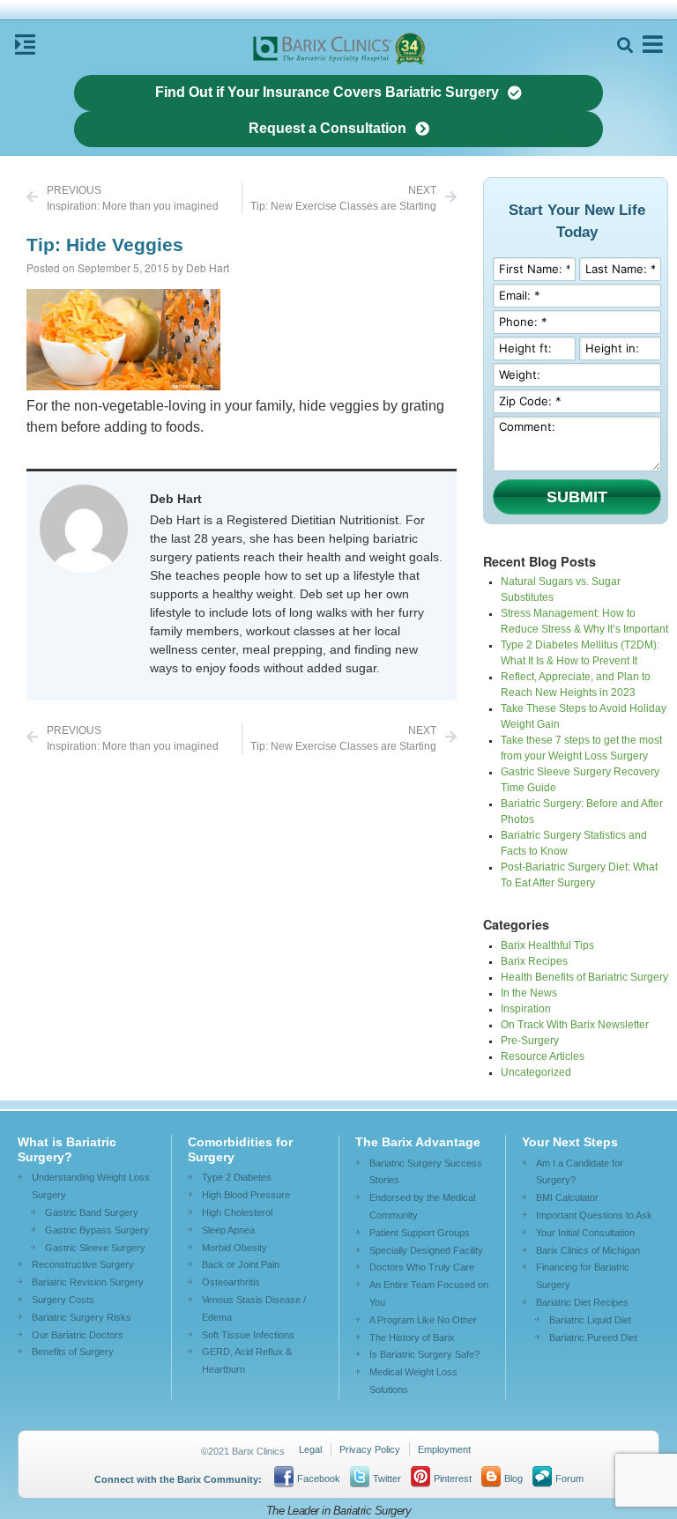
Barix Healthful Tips (547, 945)
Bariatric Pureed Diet (593, 1337)
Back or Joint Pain (240, 1264)
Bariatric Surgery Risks (81, 1317)
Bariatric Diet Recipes (582, 1302)
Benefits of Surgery (73, 1351)
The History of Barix (412, 1337)
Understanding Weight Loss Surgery (91, 1186)
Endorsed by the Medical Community (422, 1206)
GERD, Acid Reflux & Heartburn (247, 1360)
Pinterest (453, 1478)
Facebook (318, 1478)
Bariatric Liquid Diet (590, 1320)
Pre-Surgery (530, 1040)
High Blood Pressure (246, 1194)
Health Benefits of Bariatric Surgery (584, 977)
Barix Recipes (534, 961)
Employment (444, 1449)
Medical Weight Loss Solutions (413, 1381)
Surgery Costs (63, 1299)
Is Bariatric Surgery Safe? (424, 1354)
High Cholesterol (237, 1212)
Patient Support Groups (419, 1232)
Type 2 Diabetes (237, 1177)
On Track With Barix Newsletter (575, 1025)
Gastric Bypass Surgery (97, 1230)
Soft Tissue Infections (248, 1335)
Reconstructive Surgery (83, 1264)
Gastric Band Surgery (91, 1212)
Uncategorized (536, 1072)
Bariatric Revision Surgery (88, 1282)
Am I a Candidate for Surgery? (579, 1172)
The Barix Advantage (417, 1142)
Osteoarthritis (231, 1282)
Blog (513, 1478)
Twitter (387, 1478)
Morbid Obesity (234, 1247)
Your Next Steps (570, 1142)
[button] (624, 45)
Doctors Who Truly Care (421, 1267)
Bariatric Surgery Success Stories (425, 1172)
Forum (569, 1478)
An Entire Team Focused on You (428, 1293)
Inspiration (526, 1009)
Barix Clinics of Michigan (588, 1250)
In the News (529, 993)
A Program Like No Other (423, 1320)
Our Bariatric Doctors (77, 1335)
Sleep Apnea (228, 1230)
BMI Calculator (567, 1197)
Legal (310, 1449)
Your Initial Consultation (585, 1232)
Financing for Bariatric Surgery (582, 1276)
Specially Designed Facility (426, 1250)
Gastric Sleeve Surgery (95, 1247)
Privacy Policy (369, 1449)
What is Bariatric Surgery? (67, 1149)
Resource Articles (542, 1056)
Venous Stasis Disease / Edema (254, 1308)
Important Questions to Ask (594, 1215)
